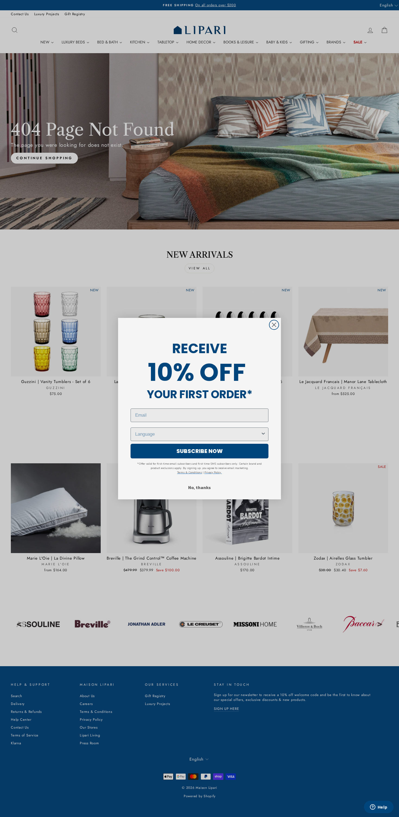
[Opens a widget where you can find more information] (379, 807)
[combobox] (198, 434)
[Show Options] (263, 434)
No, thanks (199, 487)
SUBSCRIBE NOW (199, 451)
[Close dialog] (274, 325)
